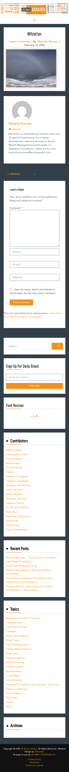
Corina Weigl (13, 459)
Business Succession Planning (23, 618)
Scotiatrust (12, 521)
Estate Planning (15, 662)
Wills (9, 707)
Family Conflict (15, 667)
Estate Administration (18, 649)
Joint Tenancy (14, 680)
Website (16, 129)
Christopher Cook (16, 454)
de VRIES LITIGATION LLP (43, 754)
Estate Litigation (15, 658)
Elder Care (12, 640)
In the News (13, 676)
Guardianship (14, 671)
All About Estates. (29, 748)
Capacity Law (14, 623)
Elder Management (17, 645)
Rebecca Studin (15, 503)
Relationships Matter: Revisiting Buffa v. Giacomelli (29, 572)
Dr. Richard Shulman (17, 507)
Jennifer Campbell (16, 477)
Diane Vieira (13, 463)
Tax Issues (11, 698)
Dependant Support (17, 636)
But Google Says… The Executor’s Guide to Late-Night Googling (31, 559)
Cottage (11, 631)
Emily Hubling (14, 468)
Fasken (10, 472)
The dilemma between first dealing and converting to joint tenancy (29, 580)
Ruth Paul (11, 512)
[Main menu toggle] (34, 20)
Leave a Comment (19, 41)
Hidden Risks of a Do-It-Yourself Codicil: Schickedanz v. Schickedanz (29, 588)
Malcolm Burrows (16, 499)
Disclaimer (35, 762)
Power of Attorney (16, 689)
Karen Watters (14, 494)
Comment (16, 208)
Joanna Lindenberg (17, 481)
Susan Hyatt (13, 525)
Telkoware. (39, 751)
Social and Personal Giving (21, 566)
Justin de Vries (14, 490)
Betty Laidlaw (14, 450)
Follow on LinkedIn (34, 765)
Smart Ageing (14, 693)
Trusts (9, 702)
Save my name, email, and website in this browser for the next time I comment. (33, 291)
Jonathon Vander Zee (18, 485)
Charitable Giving (16, 627)
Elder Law (12, 654)
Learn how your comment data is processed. (32, 315)
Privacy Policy (34, 759)
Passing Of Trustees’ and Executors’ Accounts (32, 685)
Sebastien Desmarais (18, 516)
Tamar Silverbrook (16, 530)
